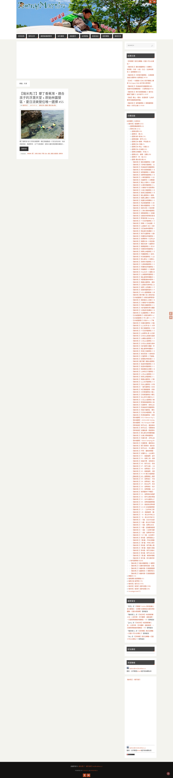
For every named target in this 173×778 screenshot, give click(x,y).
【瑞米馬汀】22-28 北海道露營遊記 (144, 507)
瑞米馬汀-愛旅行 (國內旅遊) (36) (139, 589)
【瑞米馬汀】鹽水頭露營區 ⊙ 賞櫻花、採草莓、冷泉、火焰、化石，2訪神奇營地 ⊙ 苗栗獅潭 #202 (140, 69)
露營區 (56, 153)
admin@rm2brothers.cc (137, 668)
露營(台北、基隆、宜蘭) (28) (141, 154)
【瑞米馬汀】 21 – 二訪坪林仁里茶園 (144, 509)
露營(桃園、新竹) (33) (139, 139)
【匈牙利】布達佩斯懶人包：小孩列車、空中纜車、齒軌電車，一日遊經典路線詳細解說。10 (140, 617)
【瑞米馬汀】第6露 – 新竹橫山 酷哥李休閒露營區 (148, 545)
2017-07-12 (33, 105)
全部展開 (130, 121)
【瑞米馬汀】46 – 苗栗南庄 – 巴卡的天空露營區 (148, 469)
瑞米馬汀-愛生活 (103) (135, 584)
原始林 (29, 153)
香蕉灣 (61, 153)
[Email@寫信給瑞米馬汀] (170, 317)
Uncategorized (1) (134, 591)
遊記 (49, 153)
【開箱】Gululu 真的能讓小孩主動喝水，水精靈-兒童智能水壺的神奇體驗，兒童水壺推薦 (140, 608)
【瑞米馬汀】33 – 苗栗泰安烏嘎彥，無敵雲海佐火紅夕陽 (151, 494)
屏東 (36, 153)
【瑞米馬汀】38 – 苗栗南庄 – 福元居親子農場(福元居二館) (151, 481)
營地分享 (42, 105)
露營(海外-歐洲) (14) (138, 136)
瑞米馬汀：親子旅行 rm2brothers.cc (90, 766)
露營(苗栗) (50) (137, 131)
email (139, 671)
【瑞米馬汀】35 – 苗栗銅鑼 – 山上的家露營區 (147, 489)
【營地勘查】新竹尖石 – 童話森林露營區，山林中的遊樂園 (151, 425)
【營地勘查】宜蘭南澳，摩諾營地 (143, 430)
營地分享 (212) (135, 129)
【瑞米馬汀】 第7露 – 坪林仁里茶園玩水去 (146, 543)
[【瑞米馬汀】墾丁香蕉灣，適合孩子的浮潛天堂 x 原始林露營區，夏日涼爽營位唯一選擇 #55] (42, 124)
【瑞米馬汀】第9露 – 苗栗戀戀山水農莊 (145, 538)
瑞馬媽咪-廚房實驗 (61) (136, 578)
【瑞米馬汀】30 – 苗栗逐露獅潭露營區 (145, 502)
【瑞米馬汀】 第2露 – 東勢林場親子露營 (145, 555)
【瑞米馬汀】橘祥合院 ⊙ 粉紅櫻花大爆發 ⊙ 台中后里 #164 (152, 208)
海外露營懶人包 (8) (136, 561)
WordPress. (94, 770)
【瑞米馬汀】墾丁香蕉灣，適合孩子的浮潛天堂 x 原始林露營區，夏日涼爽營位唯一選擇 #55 (42, 98)
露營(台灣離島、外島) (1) (140, 152)
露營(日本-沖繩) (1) (138, 144)
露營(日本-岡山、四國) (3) (140, 147)
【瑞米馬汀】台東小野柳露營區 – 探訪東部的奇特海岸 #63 (151, 435)
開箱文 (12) (132, 576)
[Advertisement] (69, 60)
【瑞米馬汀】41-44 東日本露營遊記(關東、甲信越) (149, 474)
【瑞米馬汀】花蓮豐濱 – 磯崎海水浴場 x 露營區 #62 (149, 443)
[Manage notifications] (168, 773)
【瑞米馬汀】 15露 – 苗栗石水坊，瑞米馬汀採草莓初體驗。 (152, 525)
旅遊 (39, 153)
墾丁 (33, 153)
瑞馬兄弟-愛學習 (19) (135, 581)
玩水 (46, 153)
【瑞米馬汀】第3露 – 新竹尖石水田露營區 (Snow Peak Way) (152, 553)
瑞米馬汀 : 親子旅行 (133, 679)
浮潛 (42, 153)
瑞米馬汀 (25, 105)
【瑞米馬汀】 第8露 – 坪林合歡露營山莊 (145, 540)
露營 (52, 153)
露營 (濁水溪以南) (50, 105)
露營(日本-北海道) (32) (139, 149)
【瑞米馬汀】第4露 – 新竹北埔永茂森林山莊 (147, 550)
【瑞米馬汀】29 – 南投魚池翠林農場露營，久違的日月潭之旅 (152, 504)
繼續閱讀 (24, 149)
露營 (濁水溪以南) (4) (139, 159)
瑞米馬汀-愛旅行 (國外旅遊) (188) (139, 586)
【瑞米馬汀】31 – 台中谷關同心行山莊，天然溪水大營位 (151, 499)
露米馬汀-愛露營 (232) (135, 124)
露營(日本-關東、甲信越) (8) (141, 141)
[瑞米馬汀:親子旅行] (170, 313)
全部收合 (137, 121)
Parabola (86, 770)
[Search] (152, 46)
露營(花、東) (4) (137, 134)
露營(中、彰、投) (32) (139, 157)
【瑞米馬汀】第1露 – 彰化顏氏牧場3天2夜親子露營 (149, 558)
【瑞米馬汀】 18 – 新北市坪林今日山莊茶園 (146, 517)
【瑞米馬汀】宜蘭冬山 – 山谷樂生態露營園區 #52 (148, 453)
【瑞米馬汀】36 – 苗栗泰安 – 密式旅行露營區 (147, 486)
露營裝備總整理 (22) (137, 126)
